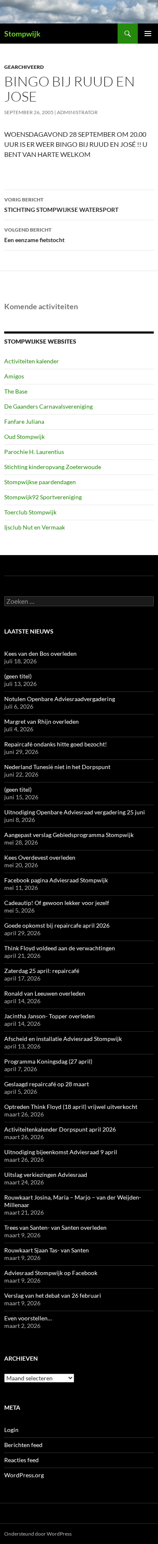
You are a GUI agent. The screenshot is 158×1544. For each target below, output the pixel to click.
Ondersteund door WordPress (38, 1534)
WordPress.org (24, 1475)
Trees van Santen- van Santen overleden (55, 1227)
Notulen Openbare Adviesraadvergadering (59, 698)
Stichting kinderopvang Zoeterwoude (52, 466)
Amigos (14, 376)
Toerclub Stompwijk (30, 512)
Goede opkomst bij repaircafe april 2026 (57, 925)
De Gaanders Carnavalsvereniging (48, 406)
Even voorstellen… (28, 1318)
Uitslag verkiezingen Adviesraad (45, 1174)
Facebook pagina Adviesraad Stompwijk (56, 880)
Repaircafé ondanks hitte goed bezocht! (55, 744)
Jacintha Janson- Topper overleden (49, 1016)
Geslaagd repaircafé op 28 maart (46, 1084)
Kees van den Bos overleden (40, 653)
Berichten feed (23, 1444)
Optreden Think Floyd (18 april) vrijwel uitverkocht (70, 1106)
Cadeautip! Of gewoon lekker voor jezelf (56, 902)
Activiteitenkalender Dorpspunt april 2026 (60, 1129)
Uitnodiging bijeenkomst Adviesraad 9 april (60, 1151)
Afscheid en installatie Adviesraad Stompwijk (63, 1038)
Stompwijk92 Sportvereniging (43, 497)
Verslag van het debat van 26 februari (52, 1295)
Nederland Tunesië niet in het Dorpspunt (57, 766)
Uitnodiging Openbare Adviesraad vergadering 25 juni (74, 812)
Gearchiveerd (24, 67)
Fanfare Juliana (24, 421)
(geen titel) (18, 676)
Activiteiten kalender (31, 361)
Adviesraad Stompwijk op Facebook (50, 1272)
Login (11, 1429)
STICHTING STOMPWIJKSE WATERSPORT (61, 204)
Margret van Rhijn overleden (41, 721)
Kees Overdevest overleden (39, 857)
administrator (77, 112)
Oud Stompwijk (24, 436)
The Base (15, 391)
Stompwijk (22, 33)
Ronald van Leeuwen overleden (44, 993)
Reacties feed (21, 1459)
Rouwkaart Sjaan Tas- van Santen (46, 1250)
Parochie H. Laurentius (34, 451)
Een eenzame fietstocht (34, 235)
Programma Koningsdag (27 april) (48, 1061)
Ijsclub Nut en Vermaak (34, 527)
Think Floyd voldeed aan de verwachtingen (59, 948)
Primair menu (148, 33)
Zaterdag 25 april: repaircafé (41, 970)
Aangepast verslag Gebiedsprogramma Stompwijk (69, 834)
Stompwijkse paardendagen (40, 481)
